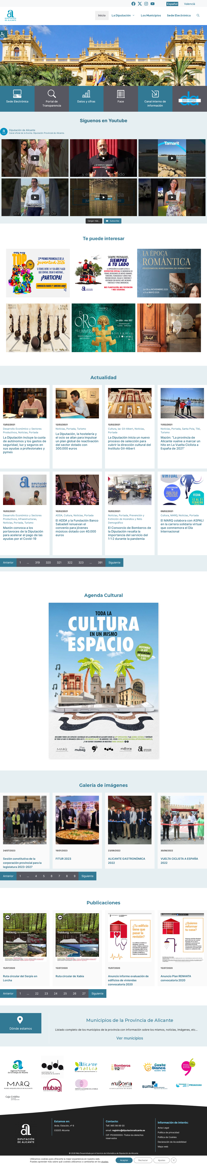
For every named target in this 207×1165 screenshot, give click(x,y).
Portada (33, 432)
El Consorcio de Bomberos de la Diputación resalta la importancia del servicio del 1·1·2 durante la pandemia (129, 533)
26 (74, 993)
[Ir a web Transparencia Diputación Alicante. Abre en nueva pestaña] (52, 99)
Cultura (112, 428)
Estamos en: (62, 1121)
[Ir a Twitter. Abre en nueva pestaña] (140, 4)
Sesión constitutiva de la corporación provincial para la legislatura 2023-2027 (22, 863)
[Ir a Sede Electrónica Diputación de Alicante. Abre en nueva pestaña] (17, 99)
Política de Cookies (167, 1137)
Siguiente (114, 562)
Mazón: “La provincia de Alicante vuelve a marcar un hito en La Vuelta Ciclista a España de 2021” (180, 443)
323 (80, 562)
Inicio (102, 15)
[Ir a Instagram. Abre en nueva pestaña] (146, 4)
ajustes (104, 1161)
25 (65, 993)
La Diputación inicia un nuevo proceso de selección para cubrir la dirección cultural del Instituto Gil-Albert (129, 443)
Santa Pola (188, 428)
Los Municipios (151, 15)
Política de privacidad (168, 1132)
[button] (198, 15)
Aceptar (124, 1160)
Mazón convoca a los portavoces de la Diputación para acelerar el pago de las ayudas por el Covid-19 (23, 533)
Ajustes (161, 1160)
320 (48, 562)
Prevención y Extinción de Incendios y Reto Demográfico (126, 519)
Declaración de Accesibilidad (172, 1142)
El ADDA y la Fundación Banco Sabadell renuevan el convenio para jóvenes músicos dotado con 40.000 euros (77, 528)
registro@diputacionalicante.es (128, 1130)
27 (83, 993)
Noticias (23, 432)
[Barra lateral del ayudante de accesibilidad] (3, 34)
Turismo (81, 428)
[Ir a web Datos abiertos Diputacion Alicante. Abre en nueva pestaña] (189, 99)
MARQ (173, 515)
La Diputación (121, 15)
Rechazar (143, 1160)
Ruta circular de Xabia (70, 976)
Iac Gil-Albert (125, 428)
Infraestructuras (27, 518)
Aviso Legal (163, 1127)
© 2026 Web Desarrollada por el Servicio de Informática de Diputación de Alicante (103, 1153)
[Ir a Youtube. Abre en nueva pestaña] (152, 4)
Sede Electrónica (179, 15)
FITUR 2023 (63, 858)
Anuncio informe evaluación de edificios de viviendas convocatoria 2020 (128, 980)
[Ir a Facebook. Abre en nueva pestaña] (133, 4)
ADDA (59, 515)
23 (46, 993)
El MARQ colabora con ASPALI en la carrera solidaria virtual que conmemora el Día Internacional (182, 526)
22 (36, 993)
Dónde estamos (21, 1028)
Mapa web (163, 1146)
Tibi (198, 428)
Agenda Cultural (103, 595)
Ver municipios (129, 1038)
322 (69, 562)
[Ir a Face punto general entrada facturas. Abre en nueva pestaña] (121, 99)
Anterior (8, 562)
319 (37, 562)
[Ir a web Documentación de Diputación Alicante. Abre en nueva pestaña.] (86, 99)
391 (100, 562)
